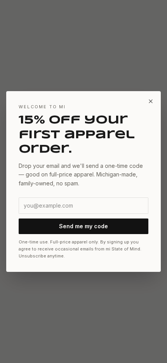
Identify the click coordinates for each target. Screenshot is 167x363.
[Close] (150, 101)
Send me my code (83, 226)
